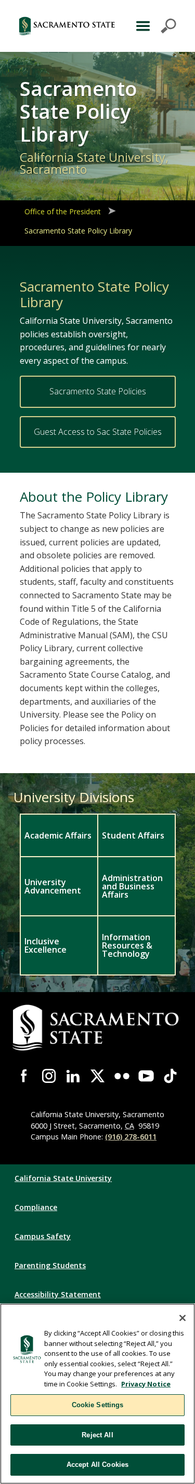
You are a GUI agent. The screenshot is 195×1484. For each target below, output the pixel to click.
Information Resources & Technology (127, 945)
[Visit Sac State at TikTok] (170, 1076)
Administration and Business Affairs (132, 886)
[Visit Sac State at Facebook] (24, 1076)
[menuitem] (58, 835)
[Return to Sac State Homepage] (67, 26)
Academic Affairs (58, 835)
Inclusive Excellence (45, 945)
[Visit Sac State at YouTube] (146, 1076)
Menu (154, 26)
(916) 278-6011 (131, 1137)
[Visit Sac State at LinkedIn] (73, 1076)
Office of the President (62, 211)
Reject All (97, 1435)
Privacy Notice (146, 1384)
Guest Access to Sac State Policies (98, 431)
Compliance (36, 1207)
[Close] (182, 1318)
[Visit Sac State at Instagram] (49, 1076)
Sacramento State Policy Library (78, 231)
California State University (63, 1178)
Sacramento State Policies (97, 391)
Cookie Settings (98, 1405)
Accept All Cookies (97, 1464)
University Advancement (52, 886)
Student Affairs (133, 835)
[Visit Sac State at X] (97, 1076)
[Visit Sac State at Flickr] (122, 1076)
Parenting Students (50, 1265)
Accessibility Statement (58, 1294)
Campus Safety (43, 1236)
